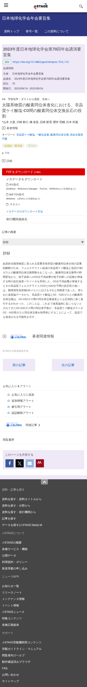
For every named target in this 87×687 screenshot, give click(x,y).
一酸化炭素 (42, 134)
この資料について (56, 31)
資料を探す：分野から (16, 505)
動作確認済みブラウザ (16, 662)
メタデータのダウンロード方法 (24, 211)
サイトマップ (10, 681)
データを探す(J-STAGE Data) (20, 525)
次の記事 (68, 365)
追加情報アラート (23, 401)
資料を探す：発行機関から (19, 512)
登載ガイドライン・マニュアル (22, 649)
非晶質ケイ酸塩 (25, 134)
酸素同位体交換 (59, 134)
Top (44, 482)
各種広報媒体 (10, 625)
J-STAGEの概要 (12, 542)
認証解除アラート (23, 413)
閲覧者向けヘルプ (13, 655)
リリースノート (12, 592)
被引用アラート (21, 407)
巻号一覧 (32, 31)
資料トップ (11, 31)
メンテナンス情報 (13, 599)
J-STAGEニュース (13, 612)
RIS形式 (14, 184)
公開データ (9, 555)
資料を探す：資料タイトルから (22, 499)
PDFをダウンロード (23, 172)
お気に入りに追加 (23, 394)
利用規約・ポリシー (15, 562)
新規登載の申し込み (15, 568)
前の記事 (19, 365)
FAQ (4, 668)
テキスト (15, 204)
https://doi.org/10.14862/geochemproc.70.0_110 (41, 62)
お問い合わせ (10, 674)
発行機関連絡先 (16, 219)
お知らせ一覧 (10, 586)
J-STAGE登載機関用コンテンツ (21, 642)
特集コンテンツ (12, 618)
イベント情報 (10, 605)
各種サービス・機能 (15, 549)
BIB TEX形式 (16, 194)
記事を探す (9, 518)
